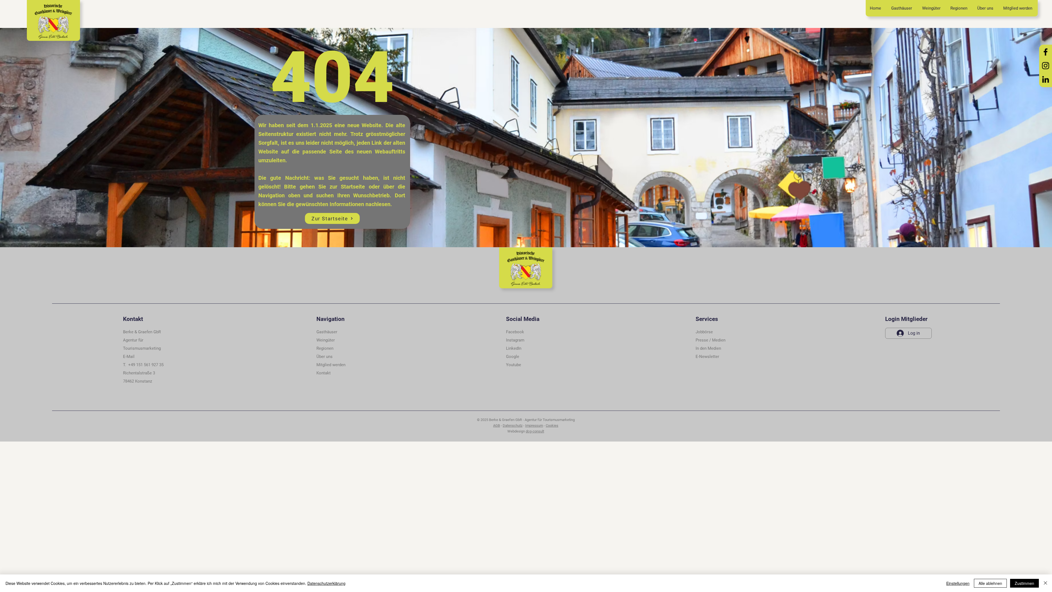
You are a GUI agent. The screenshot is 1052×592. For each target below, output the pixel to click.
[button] (323, 373)
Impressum (534, 425)
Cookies (552, 425)
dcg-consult (535, 431)
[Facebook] (1045, 52)
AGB (496, 425)
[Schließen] (1045, 583)
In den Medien (708, 348)
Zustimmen (1024, 583)
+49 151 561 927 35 (146, 364)
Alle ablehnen (990, 583)
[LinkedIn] (1045, 79)
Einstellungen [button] (958, 583)
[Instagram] (1045, 65)
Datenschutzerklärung (326, 583)
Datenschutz (512, 425)
